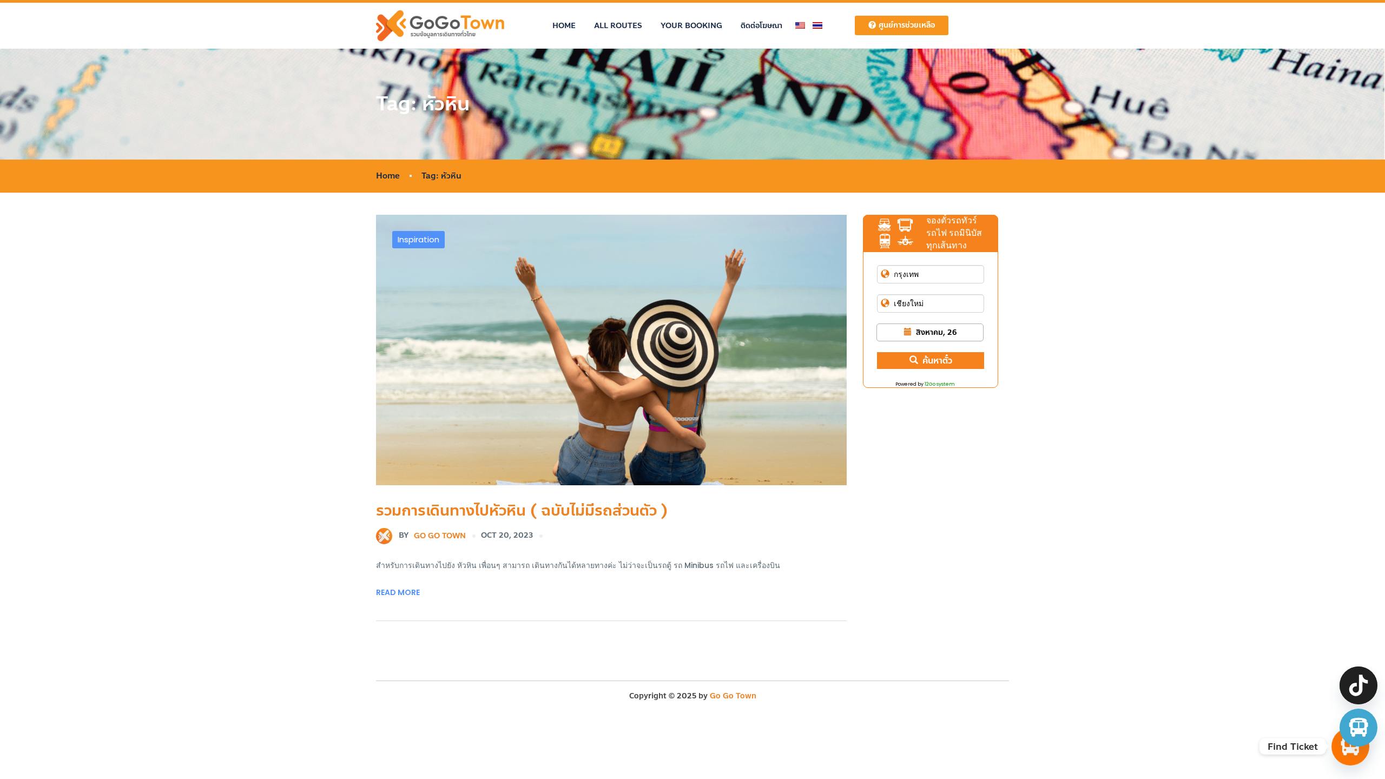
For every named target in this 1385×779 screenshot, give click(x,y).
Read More (398, 592)
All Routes (618, 25)
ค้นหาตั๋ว (937, 360)
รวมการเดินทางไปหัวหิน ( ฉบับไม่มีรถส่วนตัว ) (522, 510)
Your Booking (691, 25)
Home (564, 25)
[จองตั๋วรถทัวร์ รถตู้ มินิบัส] (1358, 728)
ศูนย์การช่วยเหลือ (907, 25)
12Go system (940, 384)
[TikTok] (1358, 685)
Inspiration (418, 239)
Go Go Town (432, 535)
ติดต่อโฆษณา (761, 25)
